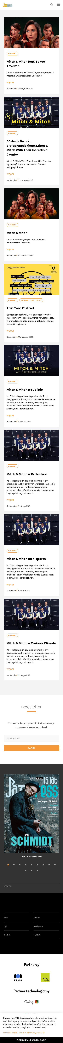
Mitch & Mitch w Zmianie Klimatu (31, 643)
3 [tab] (20, 865)
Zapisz (31, 748)
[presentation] (7, 5)
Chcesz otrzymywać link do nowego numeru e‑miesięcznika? (31, 725)
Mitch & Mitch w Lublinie (25, 390)
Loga (5, 926)
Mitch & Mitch (17, 233)
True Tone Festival (20, 308)
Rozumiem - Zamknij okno (31, 1040)
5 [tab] (31, 865)
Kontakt (7, 934)
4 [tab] (26, 865)
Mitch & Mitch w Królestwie (27, 474)
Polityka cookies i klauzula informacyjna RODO (23, 1032)
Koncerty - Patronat (31, 300)
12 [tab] (37, 871)
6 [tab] (37, 865)
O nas (6, 917)
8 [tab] (49, 865)
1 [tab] (8, 865)
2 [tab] (14, 865)
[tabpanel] (31, 817)
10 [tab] (26, 871)
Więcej (10, 82)
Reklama (37, 917)
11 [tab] (31, 871)
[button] (51, 4)
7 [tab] (43, 865)
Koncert (12, 53)
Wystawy (37, 934)
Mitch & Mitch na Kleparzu (26, 559)
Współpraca (38, 926)
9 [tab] (55, 865)
